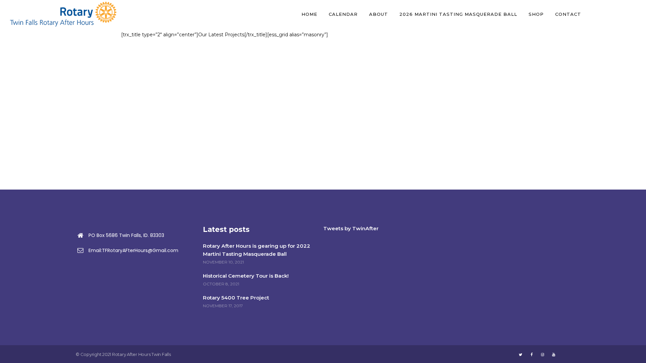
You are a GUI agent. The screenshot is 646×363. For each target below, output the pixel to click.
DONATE (615, 14)
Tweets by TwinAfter (351, 228)
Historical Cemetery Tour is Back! (246, 276)
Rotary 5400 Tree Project (236, 297)
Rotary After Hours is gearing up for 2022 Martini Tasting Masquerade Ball (256, 250)
